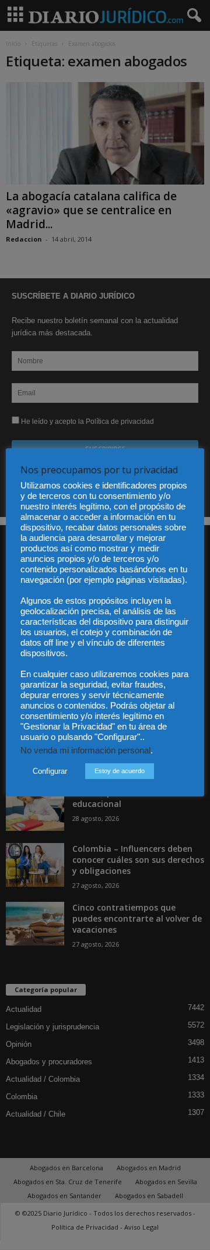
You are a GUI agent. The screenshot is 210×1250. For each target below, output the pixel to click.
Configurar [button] (50, 771)
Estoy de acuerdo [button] (119, 770)
